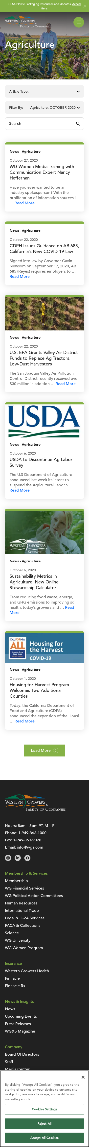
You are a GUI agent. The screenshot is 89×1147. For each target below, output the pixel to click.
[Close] (83, 1077)
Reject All (44, 1123)
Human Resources (21, 903)
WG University (17, 940)
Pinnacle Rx (15, 985)
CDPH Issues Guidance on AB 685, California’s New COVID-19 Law (44, 248)
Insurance (13, 963)
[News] (44, 313)
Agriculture (31, 151)
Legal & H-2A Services (24, 918)
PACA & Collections (22, 925)
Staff (9, 1061)
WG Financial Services (24, 888)
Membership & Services (26, 873)
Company (13, 1046)
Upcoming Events (21, 1016)
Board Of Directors (22, 1054)
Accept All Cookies (44, 1138)
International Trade (22, 910)
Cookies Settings (44, 1109)
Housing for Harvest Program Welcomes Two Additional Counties (39, 690)
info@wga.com (30, 847)
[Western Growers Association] (27, 28)
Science (12, 933)
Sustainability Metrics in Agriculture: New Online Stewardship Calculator (34, 581)
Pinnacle (12, 978)
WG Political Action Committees (34, 895)
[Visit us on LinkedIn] (18, 859)
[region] (44, 1108)
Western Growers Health (27, 970)
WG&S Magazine (20, 1031)
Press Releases (18, 1023)
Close (84, 6)
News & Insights (19, 1001)
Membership (16, 880)
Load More (41, 750)
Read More (25, 203)
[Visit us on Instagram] (8, 859)
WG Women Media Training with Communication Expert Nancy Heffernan (42, 172)
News (14, 151)
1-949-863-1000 (32, 832)
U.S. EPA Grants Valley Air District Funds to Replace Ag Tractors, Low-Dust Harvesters (44, 358)
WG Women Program (24, 947)
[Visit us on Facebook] (27, 859)
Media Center (17, 1069)
